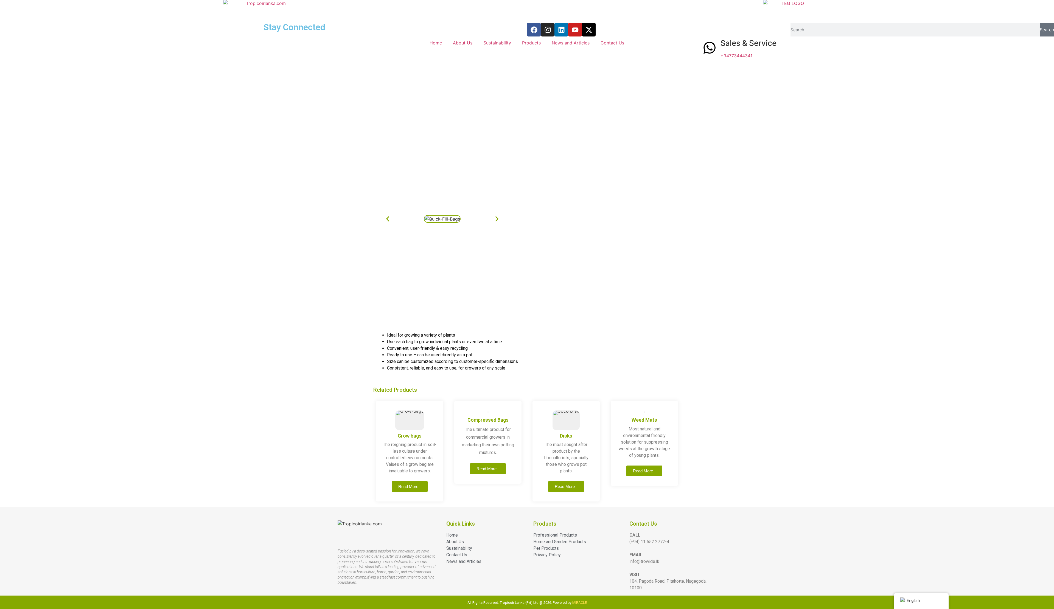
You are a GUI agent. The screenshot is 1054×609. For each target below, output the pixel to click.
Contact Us (612, 43)
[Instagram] (547, 29)
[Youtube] (575, 29)
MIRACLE (579, 602)
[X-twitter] (589, 29)
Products (531, 43)
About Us (462, 43)
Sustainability (497, 43)
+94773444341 (736, 55)
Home (436, 43)
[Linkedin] (561, 29)
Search (1047, 29)
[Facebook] (534, 29)
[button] (387, 219)
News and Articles (571, 43)
